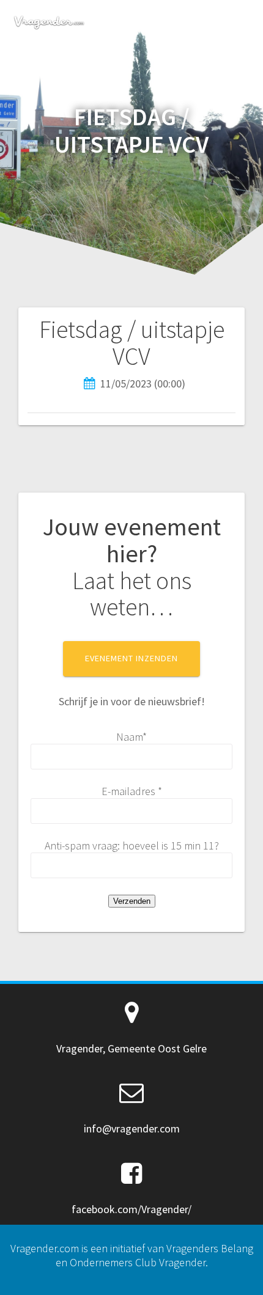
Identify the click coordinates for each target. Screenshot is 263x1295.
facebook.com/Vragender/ (131, 1209)
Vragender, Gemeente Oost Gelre (131, 1048)
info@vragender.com (132, 1128)
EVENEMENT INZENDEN (131, 658)
